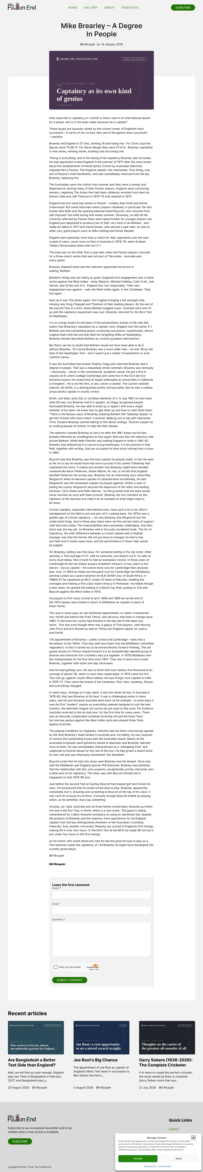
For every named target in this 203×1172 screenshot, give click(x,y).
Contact (174, 1129)
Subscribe (183, 7)
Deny (179, 1158)
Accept (138, 1158)
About (110, 7)
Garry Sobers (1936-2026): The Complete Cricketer (166, 1062)
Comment (58, 919)
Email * (56, 904)
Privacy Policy (150, 1166)
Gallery (91, 7)
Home (72, 7)
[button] (193, 1137)
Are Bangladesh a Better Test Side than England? (32, 1062)
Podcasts (130, 7)
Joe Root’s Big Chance (96, 1059)
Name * (56, 888)
